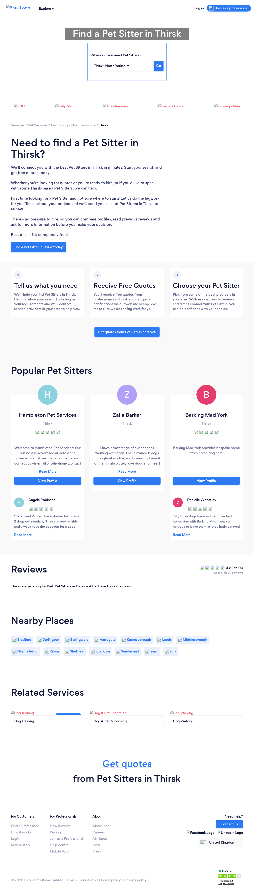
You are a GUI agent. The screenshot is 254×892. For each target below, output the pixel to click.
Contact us (229, 824)
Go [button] (158, 65)
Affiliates (99, 838)
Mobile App (20, 845)
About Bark (101, 826)
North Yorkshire (83, 125)
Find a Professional (25, 826)
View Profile (47, 480)
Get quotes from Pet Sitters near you (127, 332)
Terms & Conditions (80, 880)
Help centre (59, 845)
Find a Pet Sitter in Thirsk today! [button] (38, 247)
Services (17, 125)
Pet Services (38, 125)
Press (96, 851)
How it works (21, 832)
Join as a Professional (66, 838)
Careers (98, 832)
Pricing (55, 832)
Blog (96, 845)
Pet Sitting (59, 125)
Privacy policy (135, 880)
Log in (199, 8)
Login (15, 838)
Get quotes (127, 763)
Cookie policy (110, 880)
